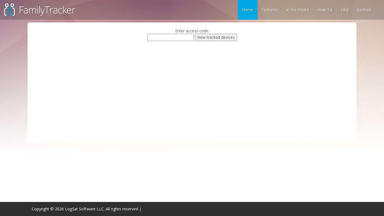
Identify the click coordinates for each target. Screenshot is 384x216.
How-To (324, 9)
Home (247, 9)
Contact (364, 9)
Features (270, 9)
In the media (297, 9)
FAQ (345, 9)
